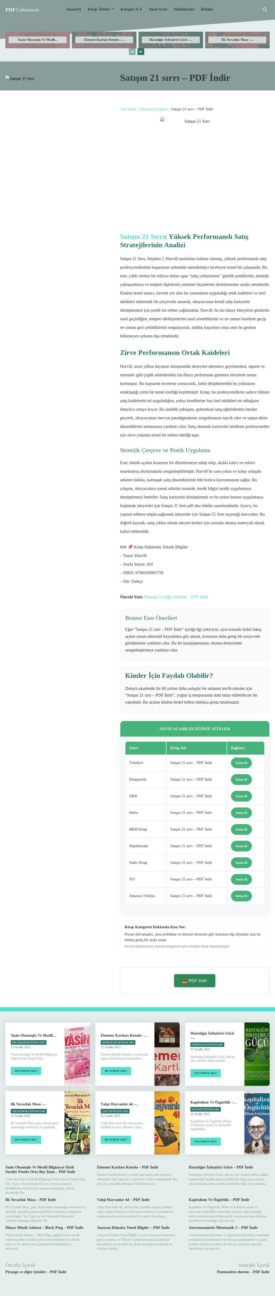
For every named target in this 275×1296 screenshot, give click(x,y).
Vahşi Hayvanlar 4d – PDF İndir (123, 1200)
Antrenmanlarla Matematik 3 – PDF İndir (223, 1228)
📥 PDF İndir (194, 980)
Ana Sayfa (128, 109)
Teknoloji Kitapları (118, 1042)
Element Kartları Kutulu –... (104, 40)
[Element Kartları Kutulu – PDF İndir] (167, 1054)
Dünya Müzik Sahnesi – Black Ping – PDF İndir (44, 1228)
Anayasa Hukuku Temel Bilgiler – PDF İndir (133, 1228)
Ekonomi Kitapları (153, 109)
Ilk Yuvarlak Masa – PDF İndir (30, 1200)
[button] (265, 9)
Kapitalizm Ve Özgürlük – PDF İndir (219, 1200)
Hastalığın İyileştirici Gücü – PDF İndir (221, 1167)
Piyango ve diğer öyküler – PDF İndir (176, 597)
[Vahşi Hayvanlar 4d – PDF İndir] (167, 1123)
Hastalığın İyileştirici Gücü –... (171, 40)
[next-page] (141, 51)
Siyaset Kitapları (205, 1109)
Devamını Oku (26, 1070)
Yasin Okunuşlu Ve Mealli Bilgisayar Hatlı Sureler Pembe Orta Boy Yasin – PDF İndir (40, 1169)
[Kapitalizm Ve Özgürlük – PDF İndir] (257, 1123)
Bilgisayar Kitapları (28, 1042)
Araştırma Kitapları (28, 1111)
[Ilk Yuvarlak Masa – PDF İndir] (77, 1123)
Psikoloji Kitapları (207, 1044)
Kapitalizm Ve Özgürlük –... (213, 1102)
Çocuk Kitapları (115, 1111)
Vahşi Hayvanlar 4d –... (120, 1104)
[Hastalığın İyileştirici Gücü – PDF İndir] (257, 1054)
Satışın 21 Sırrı (142, 237)
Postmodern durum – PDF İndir (243, 1272)
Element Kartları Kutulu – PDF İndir (127, 1167)
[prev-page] (132, 51)
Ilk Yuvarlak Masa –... (237, 40)
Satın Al (241, 763)
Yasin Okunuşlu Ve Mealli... (37, 40)
